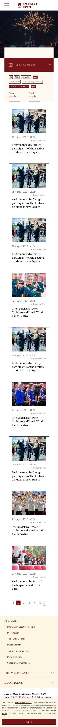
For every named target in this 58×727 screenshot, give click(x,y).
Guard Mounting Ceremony (32, 82)
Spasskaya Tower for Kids (19, 87)
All (11, 77)
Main (17, 77)
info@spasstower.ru (43, 697)
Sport (33, 87)
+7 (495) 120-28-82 (18, 697)
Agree (29, 722)
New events (12, 95)
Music (35, 77)
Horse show (26, 77)
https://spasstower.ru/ (23, 702)
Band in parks (15, 82)
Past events (32, 95)
